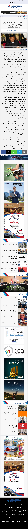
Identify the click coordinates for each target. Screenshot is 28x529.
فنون (25, 521)
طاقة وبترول (18, 507)
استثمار (15, 504)
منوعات (10, 518)
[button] (2, 12)
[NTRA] (14, 335)
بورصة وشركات (10, 507)
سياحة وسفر (21, 514)
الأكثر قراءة (21, 294)
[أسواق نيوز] (15, 6)
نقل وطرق (13, 514)
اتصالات (5, 514)
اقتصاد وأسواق (22, 511)
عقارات (19, 19)
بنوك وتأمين (4, 511)
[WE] (14, 157)
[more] (17, 2)
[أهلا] (14, 220)
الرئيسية (24, 19)
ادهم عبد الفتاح (23, 49)
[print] (24, 152)
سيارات (23, 518)
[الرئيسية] (11, 2)
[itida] (14, 351)
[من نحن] (15, 2)
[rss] (13, 2)
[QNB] (14, 192)
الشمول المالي (5, 521)
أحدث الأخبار (13, 511)
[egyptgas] (14, 448)
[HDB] (14, 173)
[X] (8, 152)
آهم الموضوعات (19, 275)
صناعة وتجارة (7, 504)
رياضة (4, 518)
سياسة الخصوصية (9, 525)
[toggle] (3, 8)
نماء (13, 521)
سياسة (16, 518)
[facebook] (3, 152)
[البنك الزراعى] (14, 368)
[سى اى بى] (14, 14)
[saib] (14, 390)
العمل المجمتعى (19, 525)
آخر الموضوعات (19, 403)
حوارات (18, 521)
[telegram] (19, 152)
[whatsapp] (14, 152)
